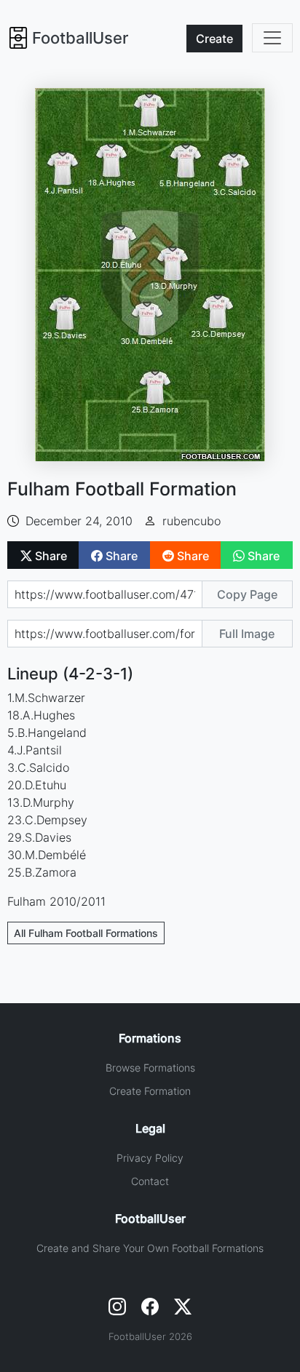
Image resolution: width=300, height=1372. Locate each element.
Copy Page (247, 594)
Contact (150, 1181)
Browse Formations (150, 1067)
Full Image (247, 633)
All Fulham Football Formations (86, 933)
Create (214, 38)
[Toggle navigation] (272, 37)
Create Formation (150, 1091)
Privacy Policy (150, 1158)
